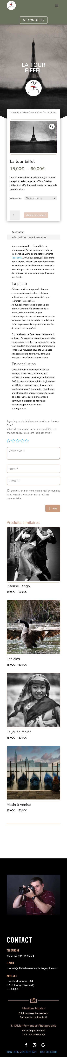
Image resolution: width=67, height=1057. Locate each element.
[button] (52, 126)
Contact (19, 939)
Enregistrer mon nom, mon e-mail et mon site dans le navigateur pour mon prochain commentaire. (33, 494)
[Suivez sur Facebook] (26, 1045)
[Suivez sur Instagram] (34, 1045)
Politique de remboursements (33, 1013)
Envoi (53, 508)
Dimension (16, 198)
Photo (25, 112)
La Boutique (15, 112)
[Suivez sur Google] (43, 1045)
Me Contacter (33, 20)
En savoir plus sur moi (33, 1030)
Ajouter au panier (36, 215)
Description (18, 232)
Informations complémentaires (29, 237)
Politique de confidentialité (33, 1017)
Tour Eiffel (17, 257)
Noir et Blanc (36, 112)
